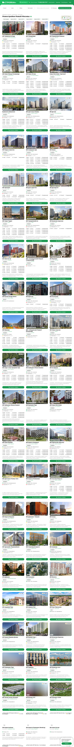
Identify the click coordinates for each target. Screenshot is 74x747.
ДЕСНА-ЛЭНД (33, 668)
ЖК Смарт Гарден (7, 221)
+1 (22, 365)
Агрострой (57, 608)
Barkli (8, 638)
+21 (22, 256)
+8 (46, 109)
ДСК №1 (32, 261)
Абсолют (56, 37)
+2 (70, 544)
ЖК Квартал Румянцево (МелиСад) (35, 727)
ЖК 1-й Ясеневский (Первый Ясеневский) (34, 330)
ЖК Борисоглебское (7, 727)
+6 (22, 327)
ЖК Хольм (52, 517)
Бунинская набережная (8, 111)
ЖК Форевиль (53, 258)
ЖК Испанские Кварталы (56, 637)
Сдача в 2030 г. (45, 19)
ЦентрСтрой (9, 548)
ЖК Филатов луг (6, 258)
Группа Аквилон (34, 608)
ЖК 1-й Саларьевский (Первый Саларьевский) (34, 259)
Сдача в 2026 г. (14, 19)
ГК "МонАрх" (9, 331)
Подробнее (66, 741)
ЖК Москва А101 (30, 697)
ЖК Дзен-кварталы (31, 187)
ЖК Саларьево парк (31, 150)
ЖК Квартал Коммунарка (33, 478)
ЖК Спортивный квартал (33, 547)
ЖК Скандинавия (30, 36)
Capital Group (33, 548)
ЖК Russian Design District (9, 296)
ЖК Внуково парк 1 (31, 637)
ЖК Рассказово (54, 296)
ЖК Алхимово (53, 547)
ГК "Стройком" (57, 75)
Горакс (8, 222)
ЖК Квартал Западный (32, 442)
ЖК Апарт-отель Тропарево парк (11, 367)
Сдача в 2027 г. (21, 19)
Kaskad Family (10, 608)
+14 (22, 440)
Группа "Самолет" (34, 113)
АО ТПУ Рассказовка (11, 37)
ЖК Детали (53, 111)
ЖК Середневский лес (32, 221)
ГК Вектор (9, 260)
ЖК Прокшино (6, 187)
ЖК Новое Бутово (54, 727)
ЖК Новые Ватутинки (56, 405)
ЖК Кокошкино (30, 577)
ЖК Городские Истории (8, 36)
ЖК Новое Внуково (7, 442)
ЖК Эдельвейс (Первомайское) (10, 547)
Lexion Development (11, 668)
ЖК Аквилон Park (30, 607)
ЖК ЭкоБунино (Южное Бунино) (34, 367)
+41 (46, 147)
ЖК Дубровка (6, 577)
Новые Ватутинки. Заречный (58, 74)
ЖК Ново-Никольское (55, 607)
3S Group (56, 260)
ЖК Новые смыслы (55, 330)
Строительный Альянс (11, 578)
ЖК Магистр (53, 577)
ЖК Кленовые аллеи (55, 697)
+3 (70, 147)
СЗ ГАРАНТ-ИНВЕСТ (35, 75)
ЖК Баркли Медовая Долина (10, 637)
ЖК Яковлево (6, 330)
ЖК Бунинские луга (55, 667)
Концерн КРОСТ (10, 75)
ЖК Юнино (53, 150)
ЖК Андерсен (29, 667)
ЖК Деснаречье (54, 187)
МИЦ (32, 369)
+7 (46, 365)
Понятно (66, 743)
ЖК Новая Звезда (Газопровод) (10, 74)
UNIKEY (56, 331)
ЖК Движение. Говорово (32, 517)
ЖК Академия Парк (7, 607)
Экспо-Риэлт (57, 578)
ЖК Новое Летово (31, 74)
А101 (32, 37)
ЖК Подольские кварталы (57, 442)
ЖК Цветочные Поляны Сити (10, 478)
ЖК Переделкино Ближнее (57, 36)
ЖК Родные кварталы (8, 150)
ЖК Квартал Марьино (8, 517)
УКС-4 (32, 578)
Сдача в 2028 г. (29, 19)
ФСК (32, 518)
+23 (70, 109)
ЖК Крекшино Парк (31, 405)
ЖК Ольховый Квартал (56, 478)
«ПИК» (8, 113)
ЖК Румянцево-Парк (8, 667)
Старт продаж (6, 19)
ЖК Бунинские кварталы (56, 221)
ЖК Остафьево (54, 367)
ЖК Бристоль (29, 296)
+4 (22, 147)
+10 (70, 365)
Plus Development (58, 113)
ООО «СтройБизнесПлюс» (12, 698)
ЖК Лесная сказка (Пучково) (10, 697)
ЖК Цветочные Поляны (32, 111)
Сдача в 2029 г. (37, 19)
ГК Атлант (33, 406)
